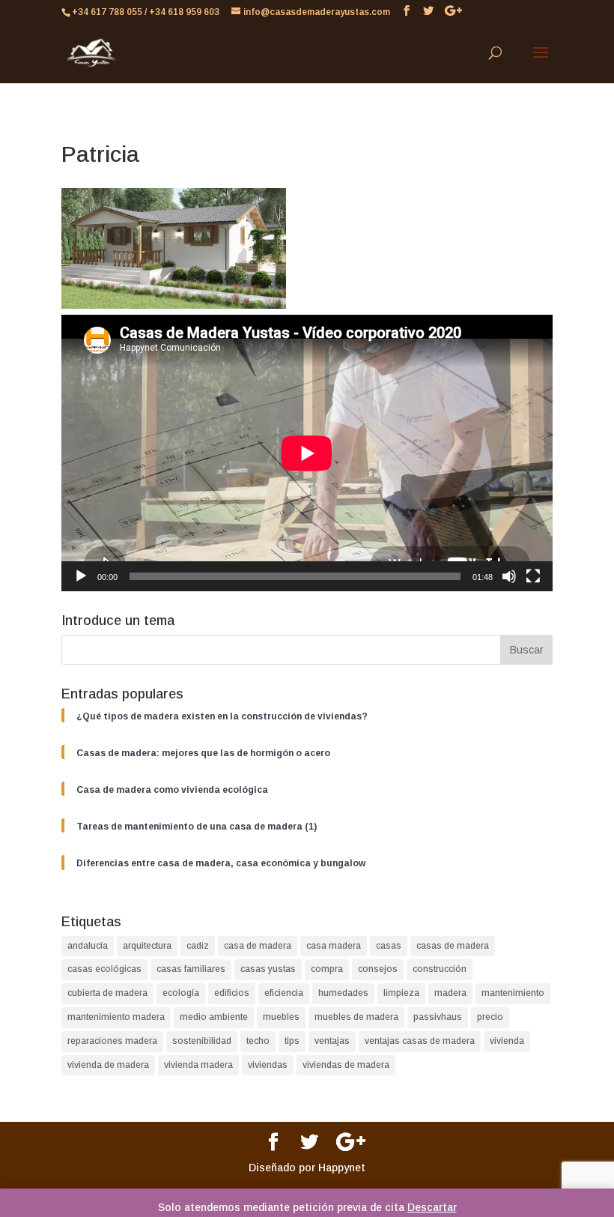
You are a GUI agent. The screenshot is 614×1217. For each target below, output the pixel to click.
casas (388, 945)
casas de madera (452, 945)
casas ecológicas (104, 969)
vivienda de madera (108, 1065)
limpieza (401, 993)
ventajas (332, 1041)
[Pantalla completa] (533, 576)
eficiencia (283, 993)
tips (292, 1041)
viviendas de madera (346, 1065)
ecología (180, 993)
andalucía (87, 945)
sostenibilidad (201, 1041)
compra (327, 969)
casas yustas (268, 969)
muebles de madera (356, 1017)
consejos (378, 969)
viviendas (268, 1065)
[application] (307, 453)
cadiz (197, 945)
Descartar (432, 1207)
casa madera (333, 945)
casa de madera (257, 945)
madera (450, 993)
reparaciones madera (112, 1041)
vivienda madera (198, 1065)
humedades (343, 993)
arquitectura (147, 945)
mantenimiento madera (116, 1017)
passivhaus (437, 1017)
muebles (281, 1017)
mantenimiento (512, 993)
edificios (231, 993)
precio (490, 1017)
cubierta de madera (107, 993)
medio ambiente (214, 1017)
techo (258, 1041)
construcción (439, 969)
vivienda (507, 1041)
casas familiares (190, 969)
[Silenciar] (509, 576)
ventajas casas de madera (420, 1041)
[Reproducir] (80, 576)
